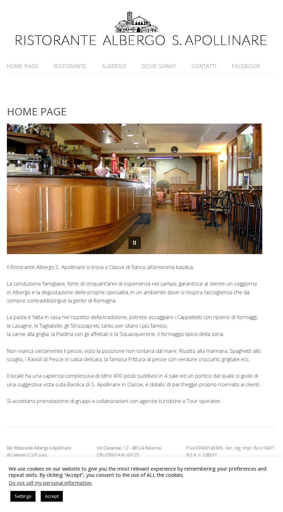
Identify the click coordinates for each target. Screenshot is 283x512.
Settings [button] (22, 496)
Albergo (114, 65)
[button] (17, 188)
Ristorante (70, 65)
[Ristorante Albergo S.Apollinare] (141, 41)
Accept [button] (52, 496)
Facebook (246, 65)
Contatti (204, 65)
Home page (23, 65)
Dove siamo (159, 65)
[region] (134, 189)
